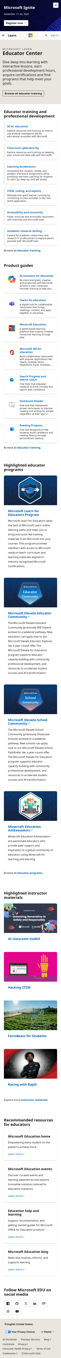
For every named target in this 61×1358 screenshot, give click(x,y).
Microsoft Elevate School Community (27, 721)
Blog (46, 1339)
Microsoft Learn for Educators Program (23, 513)
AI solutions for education (37, 275)
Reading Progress (31, 425)
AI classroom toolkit (24, 939)
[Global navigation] (3, 35)
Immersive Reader (31, 401)
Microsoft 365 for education (30, 350)
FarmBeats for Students (27, 1036)
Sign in (54, 35)
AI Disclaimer (10, 1339)
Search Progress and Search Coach (33, 378)
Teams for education (33, 300)
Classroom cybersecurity (23, 148)
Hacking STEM (19, 987)
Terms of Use (43, 1348)
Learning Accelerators (21, 166)
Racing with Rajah (22, 1084)
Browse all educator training (23, 93)
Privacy (22, 1344)
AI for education (17, 126)
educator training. (29, 250)
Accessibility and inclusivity (25, 212)
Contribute (8, 1344)
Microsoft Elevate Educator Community (29, 615)
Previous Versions (30, 1339)
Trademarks (9, 1353)
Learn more (15, 1154)
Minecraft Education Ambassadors (24, 828)
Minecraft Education (33, 324)
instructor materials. (34, 1100)
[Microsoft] (30, 35)
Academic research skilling (24, 231)
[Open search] (46, 35)
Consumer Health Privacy (16, 1348)
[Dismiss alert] (55, 5)
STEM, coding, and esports (24, 191)
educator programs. (30, 873)
